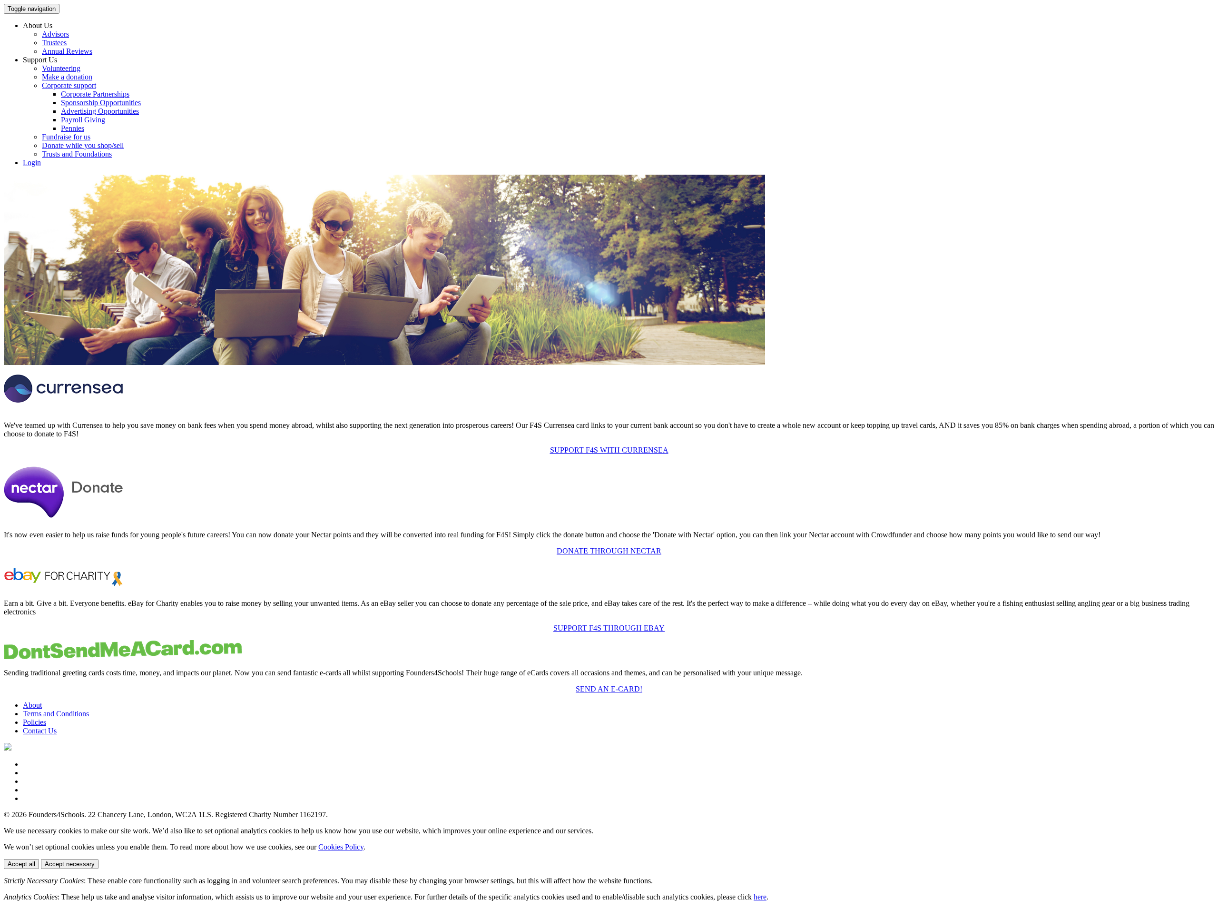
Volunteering (61, 68)
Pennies (72, 128)
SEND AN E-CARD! (609, 689)
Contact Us (40, 731)
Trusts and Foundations (77, 154)
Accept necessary (70, 864)
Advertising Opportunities (100, 111)
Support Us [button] (40, 60)
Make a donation (67, 77)
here (760, 897)
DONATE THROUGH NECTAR (609, 551)
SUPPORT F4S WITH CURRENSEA (609, 450)
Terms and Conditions (56, 714)
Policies (34, 722)
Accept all (21, 864)
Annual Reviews (67, 51)
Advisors (55, 34)
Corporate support (69, 85)
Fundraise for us (66, 137)
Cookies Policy (340, 847)
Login (32, 162)
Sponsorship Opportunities (101, 103)
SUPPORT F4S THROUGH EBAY (609, 628)
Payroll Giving (83, 120)
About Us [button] (37, 25)
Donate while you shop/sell (83, 145)
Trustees (54, 43)
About (32, 705)
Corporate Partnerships (95, 94)
